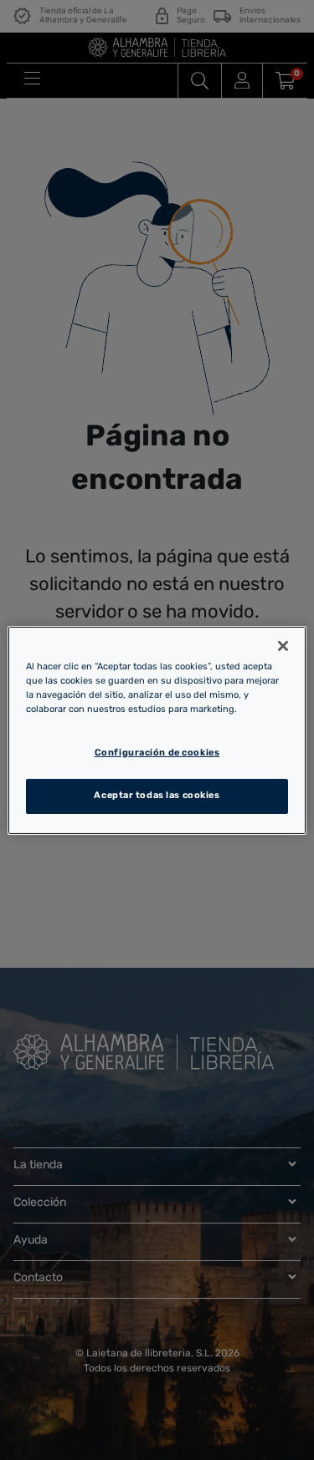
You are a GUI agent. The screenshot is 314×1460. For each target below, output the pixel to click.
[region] (157, 729)
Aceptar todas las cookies (156, 795)
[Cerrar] (283, 645)
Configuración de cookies (157, 753)
